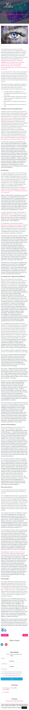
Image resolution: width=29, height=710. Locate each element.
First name (11, 661)
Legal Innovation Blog (9, 688)
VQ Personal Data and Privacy (13, 675)
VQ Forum (6, 692)
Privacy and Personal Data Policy (14, 701)
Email (11, 655)
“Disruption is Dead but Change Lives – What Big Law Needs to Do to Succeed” (14, 190)
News (5, 689)
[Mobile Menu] (25, 5)
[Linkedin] (2, 630)
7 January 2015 (7, 46)
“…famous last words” (9, 589)
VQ (1, 46)
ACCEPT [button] (24, 707)
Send (12, 678)
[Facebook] (5, 630)
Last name (12, 666)
